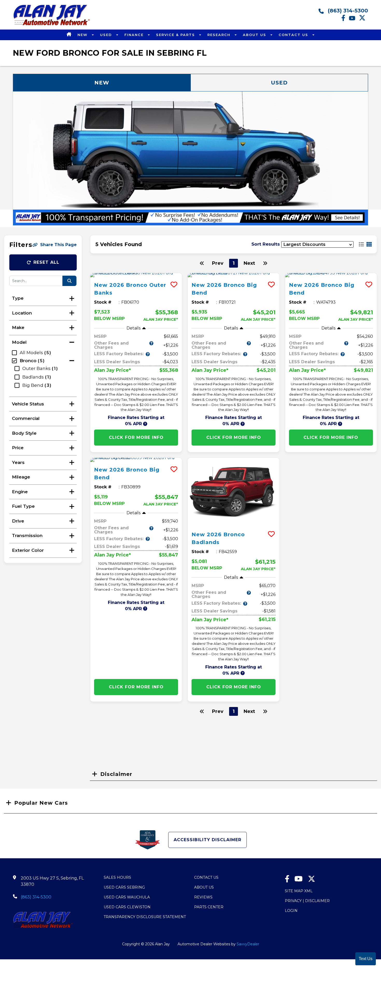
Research (219, 35)
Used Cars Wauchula (127, 897)
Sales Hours (117, 877)
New (83, 35)
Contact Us (294, 35)
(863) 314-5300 (347, 11)
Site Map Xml (299, 891)
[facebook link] (345, 19)
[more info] (136, 275)
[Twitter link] (363, 19)
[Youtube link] (354, 19)
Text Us (365, 958)
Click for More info (136, 437)
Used (107, 35)
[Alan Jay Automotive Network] (52, 25)
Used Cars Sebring (124, 887)
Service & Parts (176, 35)
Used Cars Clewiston (127, 907)
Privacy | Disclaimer (307, 900)
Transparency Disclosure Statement (145, 916)
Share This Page (58, 244)
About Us (255, 35)
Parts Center (208, 907)
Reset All (46, 262)
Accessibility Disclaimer (207, 839)
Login (291, 910)
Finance (134, 35)
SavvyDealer (248, 944)
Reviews (203, 897)
